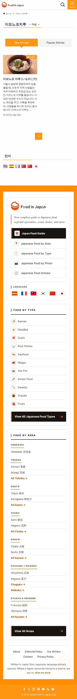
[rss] (48, 689)
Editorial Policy (33, 651)
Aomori (18, 466)
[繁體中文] (33, 293)
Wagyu (19, 362)
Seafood (20, 354)
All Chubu (17, 531)
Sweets (19, 387)
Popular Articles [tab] (55, 42)
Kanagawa (21, 499)
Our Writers (54, 651)
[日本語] (62, 293)
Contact (28, 656)
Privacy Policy (45, 656)
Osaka (17, 546)
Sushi (18, 337)
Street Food (22, 379)
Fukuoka (19, 605)
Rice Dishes (22, 346)
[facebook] (24, 689)
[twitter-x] (29, 689)
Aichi (17, 519)
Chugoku (16, 584)
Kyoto (17, 552)
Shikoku (16, 590)
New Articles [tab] (21, 42)
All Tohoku (17, 478)
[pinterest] (38, 689)
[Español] (14, 293)
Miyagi (18, 472)
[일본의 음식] (13, 4)
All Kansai (17, 557)
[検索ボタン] (63, 4)
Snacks (19, 395)
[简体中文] (52, 293)
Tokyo (17, 493)
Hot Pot (19, 370)
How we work (42, 672)
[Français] (24, 293)
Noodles (20, 329)
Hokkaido (21, 451)
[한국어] (43, 293)
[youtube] (43, 689)
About (16, 651)
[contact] (52, 689)
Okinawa (19, 610)
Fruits (18, 403)
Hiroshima (20, 572)
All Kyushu (17, 616)
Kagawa (18, 578)
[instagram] (34, 689)
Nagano (18, 525)
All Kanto (17, 504)
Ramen (19, 321)
